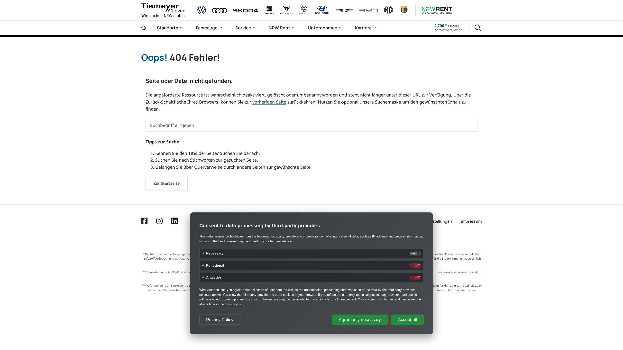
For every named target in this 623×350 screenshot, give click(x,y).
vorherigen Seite (269, 102)
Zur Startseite (167, 183)
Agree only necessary (360, 319)
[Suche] (478, 28)
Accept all (407, 319)
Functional (215, 265)
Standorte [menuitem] (167, 28)
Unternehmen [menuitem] (322, 28)
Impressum (471, 221)
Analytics (214, 277)
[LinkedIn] (174, 221)
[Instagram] (159, 221)
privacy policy (234, 304)
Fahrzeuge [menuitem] (207, 28)
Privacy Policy (219, 319)
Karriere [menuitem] (363, 28)
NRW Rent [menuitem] (279, 28)
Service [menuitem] (243, 28)
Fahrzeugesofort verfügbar (448, 27)
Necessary (214, 253)
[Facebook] (144, 221)
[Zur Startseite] (143, 27)
